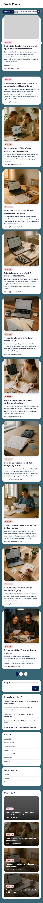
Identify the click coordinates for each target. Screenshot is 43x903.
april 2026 (7, 743)
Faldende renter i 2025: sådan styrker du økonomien (18, 720)
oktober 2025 (8, 755)
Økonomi (26, 53)
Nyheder (7, 783)
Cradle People (12, 4)
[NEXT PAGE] (26, 678)
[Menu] (40, 4)
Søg (6, 687)
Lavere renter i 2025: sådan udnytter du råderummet (18, 713)
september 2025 (9, 758)
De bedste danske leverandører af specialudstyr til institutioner (21, 707)
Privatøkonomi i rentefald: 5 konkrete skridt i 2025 (20, 726)
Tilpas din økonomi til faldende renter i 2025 (20, 732)
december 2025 (9, 747)
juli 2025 (7, 766)
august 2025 (8, 762)
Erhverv (8, 84)
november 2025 (9, 751)
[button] (25, 73)
